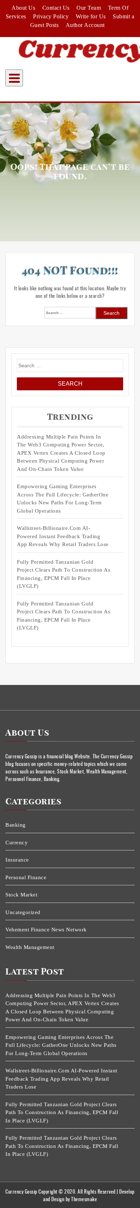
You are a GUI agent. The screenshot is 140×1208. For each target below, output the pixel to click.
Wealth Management (30, 947)
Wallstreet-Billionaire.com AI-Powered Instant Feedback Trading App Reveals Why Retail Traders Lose (63, 536)
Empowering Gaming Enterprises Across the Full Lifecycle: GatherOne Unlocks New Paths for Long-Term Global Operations (62, 498)
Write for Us (91, 16)
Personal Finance (25, 877)
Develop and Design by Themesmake (89, 1195)
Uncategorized (23, 912)
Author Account (85, 25)
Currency (16, 842)
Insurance (17, 860)
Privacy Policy (51, 16)
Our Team (88, 8)
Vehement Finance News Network (46, 929)
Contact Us (56, 8)
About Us (23, 8)
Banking (15, 825)
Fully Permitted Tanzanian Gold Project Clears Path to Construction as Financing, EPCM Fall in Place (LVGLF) (63, 574)
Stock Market (21, 895)
